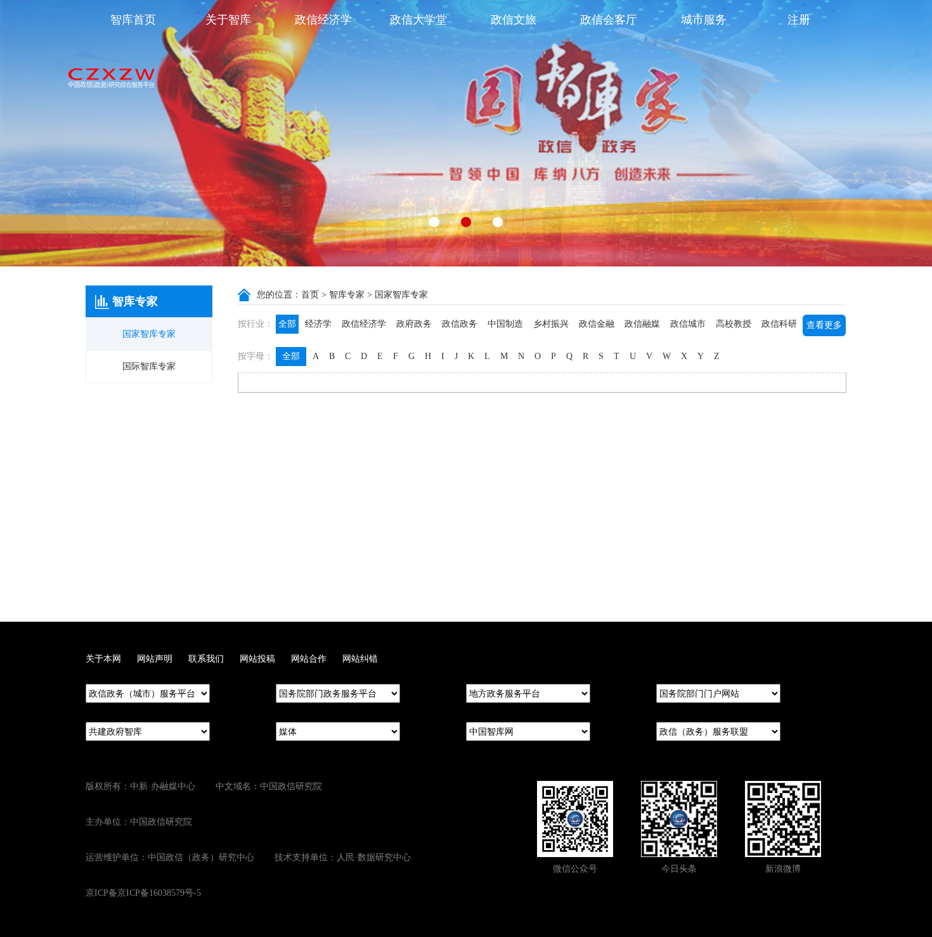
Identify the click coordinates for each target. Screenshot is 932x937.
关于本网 (103, 659)
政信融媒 (642, 324)
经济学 (318, 324)
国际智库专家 (149, 366)
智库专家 (347, 294)
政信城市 (688, 324)
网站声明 (154, 659)
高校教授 (733, 324)
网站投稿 (257, 659)
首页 (310, 294)
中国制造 (505, 324)
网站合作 (309, 659)
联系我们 (206, 659)
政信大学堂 (418, 19)
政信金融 (596, 324)
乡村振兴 (551, 324)
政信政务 (459, 324)
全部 (287, 324)
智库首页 (133, 19)
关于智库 (228, 19)
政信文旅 (513, 19)
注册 (798, 19)
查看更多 (824, 325)
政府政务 (414, 324)
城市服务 (704, 19)
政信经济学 (323, 19)
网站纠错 (360, 659)
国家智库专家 (149, 334)
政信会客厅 (608, 19)
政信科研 (779, 324)
